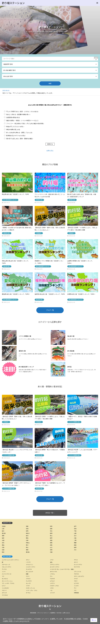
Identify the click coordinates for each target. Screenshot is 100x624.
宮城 (27, 528)
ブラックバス (77, 571)
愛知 (27, 538)
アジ (75, 588)
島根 (75, 545)
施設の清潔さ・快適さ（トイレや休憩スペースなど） (22, 120)
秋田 (51, 526)
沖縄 (51, 552)
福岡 (75, 547)
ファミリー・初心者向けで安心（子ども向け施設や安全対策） (25, 123)
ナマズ (76, 578)
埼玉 (51, 531)
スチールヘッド (6, 564)
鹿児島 (27, 552)
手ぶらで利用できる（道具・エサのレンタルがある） (22, 111)
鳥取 (51, 545)
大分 (75, 549)
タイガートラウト (54, 567)
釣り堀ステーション (50, 606)
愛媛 (75, 542)
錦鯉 (27, 574)
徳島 (51, 542)
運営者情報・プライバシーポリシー (39, 613)
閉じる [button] (94, 620)
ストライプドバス (6, 574)
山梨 (75, 533)
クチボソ (28, 578)
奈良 (3, 542)
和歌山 (27, 542)
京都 (3, 540)
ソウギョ (52, 574)
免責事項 (52, 613)
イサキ (52, 588)
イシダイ (76, 585)
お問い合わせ (66, 613)
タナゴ (76, 562)
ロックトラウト (78, 564)
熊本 (3, 552)
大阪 (75, 538)
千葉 (75, 531)
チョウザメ (29, 581)
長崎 (27, 549)
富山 (51, 535)
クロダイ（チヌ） (54, 585)
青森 (27, 526)
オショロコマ (29, 571)
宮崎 (51, 549)
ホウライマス (53, 571)
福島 (51, 528)
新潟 (27, 535)
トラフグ (52, 592)
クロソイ (4, 590)
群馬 (27, 531)
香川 (27, 545)
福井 (3, 538)
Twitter (50, 609)
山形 (3, 528)
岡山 (27, 547)
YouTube (59, 613)
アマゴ (76, 560)
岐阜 (51, 538)
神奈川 (27, 533)
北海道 (3, 526)
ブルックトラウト (6, 567)
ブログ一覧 (50, 310)
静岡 (51, 533)
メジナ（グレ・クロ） (32, 590)
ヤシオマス (29, 569)
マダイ (76, 581)
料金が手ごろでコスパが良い (15, 126)
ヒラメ (3, 585)
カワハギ (4, 592)
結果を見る (50, 150)
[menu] (97, 3)
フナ (3, 576)
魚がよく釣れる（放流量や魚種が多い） (18, 114)
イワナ (52, 560)
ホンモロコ (5, 578)
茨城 (75, 528)
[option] (50, 30)
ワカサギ (52, 578)
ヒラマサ (76, 583)
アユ (51, 576)
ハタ (51, 590)
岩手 (75, 526)
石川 (75, 535)
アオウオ (76, 574)
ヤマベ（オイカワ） (79, 576)
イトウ (3, 571)
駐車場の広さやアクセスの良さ (15, 135)
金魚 (51, 562)
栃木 (3, 531)
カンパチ (28, 583)
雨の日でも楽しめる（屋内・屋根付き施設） (20, 138)
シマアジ (52, 583)
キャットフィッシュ (7, 581)
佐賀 (3, 549)
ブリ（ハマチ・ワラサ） (8, 583)
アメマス (4, 569)
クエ (75, 590)
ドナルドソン (29, 564)
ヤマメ (27, 560)
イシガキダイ (5, 588)
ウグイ (27, 576)
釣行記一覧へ (50, 513)
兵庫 (27, 540)
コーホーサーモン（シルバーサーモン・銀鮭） (62, 569)
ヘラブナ (28, 562)
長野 (3, 535)
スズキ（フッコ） (30, 588)
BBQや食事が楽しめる (13, 129)
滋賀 (51, 540)
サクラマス (77, 567)
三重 (75, 540)
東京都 (3, 533)
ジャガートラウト (30, 567)
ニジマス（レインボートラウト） (11, 560)
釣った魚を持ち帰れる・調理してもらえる (19, 132)
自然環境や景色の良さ (13, 117)
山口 (51, 547)
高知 (3, 545)
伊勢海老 (76, 592)
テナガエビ (5, 595)
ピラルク (52, 581)
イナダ (27, 585)
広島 (3, 547)
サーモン (28, 592)
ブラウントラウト (54, 564)
